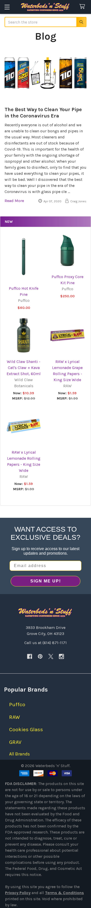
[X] (50, 656)
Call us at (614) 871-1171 (45, 642)
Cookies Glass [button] (26, 729)
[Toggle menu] (7, 7)
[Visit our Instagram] (61, 656)
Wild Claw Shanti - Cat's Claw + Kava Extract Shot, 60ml (24, 367)
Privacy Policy (18, 892)
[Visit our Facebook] (29, 656)
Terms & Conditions (64, 892)
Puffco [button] (17, 704)
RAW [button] (14, 717)
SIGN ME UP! (45, 581)
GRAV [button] (15, 742)
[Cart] (83, 6)
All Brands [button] (19, 754)
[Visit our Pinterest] (40, 656)
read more (14, 200)
